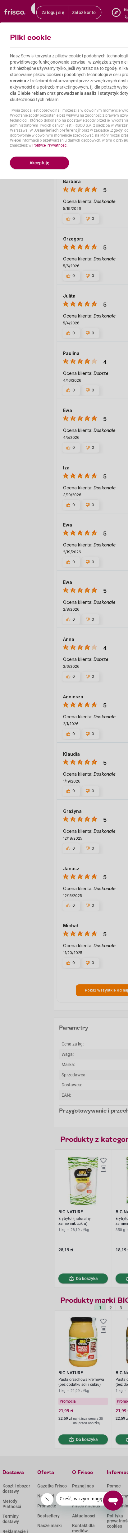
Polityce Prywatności (49, 145)
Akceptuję (39, 162)
